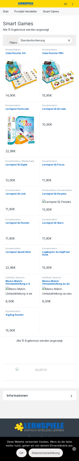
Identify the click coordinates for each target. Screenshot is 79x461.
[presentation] (75, 372)
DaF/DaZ (10, 277)
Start (5, 11)
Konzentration (13, 49)
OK (21, 452)
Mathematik (28, 161)
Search (66, 4)
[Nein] (74, 449)
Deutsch (20, 277)
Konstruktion (49, 190)
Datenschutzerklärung (46, 452)
